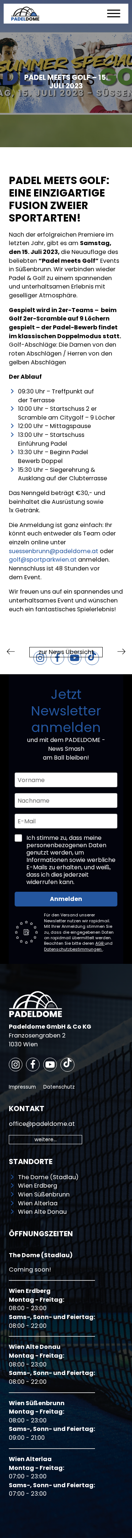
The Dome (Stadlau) (48, 1177)
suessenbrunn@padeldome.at (53, 551)
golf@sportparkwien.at (43, 559)
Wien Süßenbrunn (44, 1194)
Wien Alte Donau (42, 1212)
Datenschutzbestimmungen (73, 949)
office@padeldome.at (42, 1124)
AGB (99, 943)
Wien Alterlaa (38, 1203)
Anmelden (66, 899)
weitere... (45, 1139)
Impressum (22, 1086)
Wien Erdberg (37, 1185)
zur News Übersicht (66, 652)
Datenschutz (59, 1086)
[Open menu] (113, 13)
